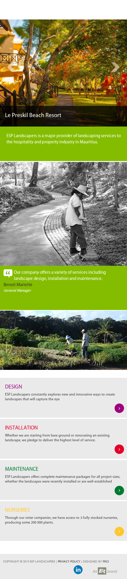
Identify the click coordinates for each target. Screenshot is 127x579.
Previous (11, 67)
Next (115, 67)
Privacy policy (69, 561)
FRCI (106, 561)
